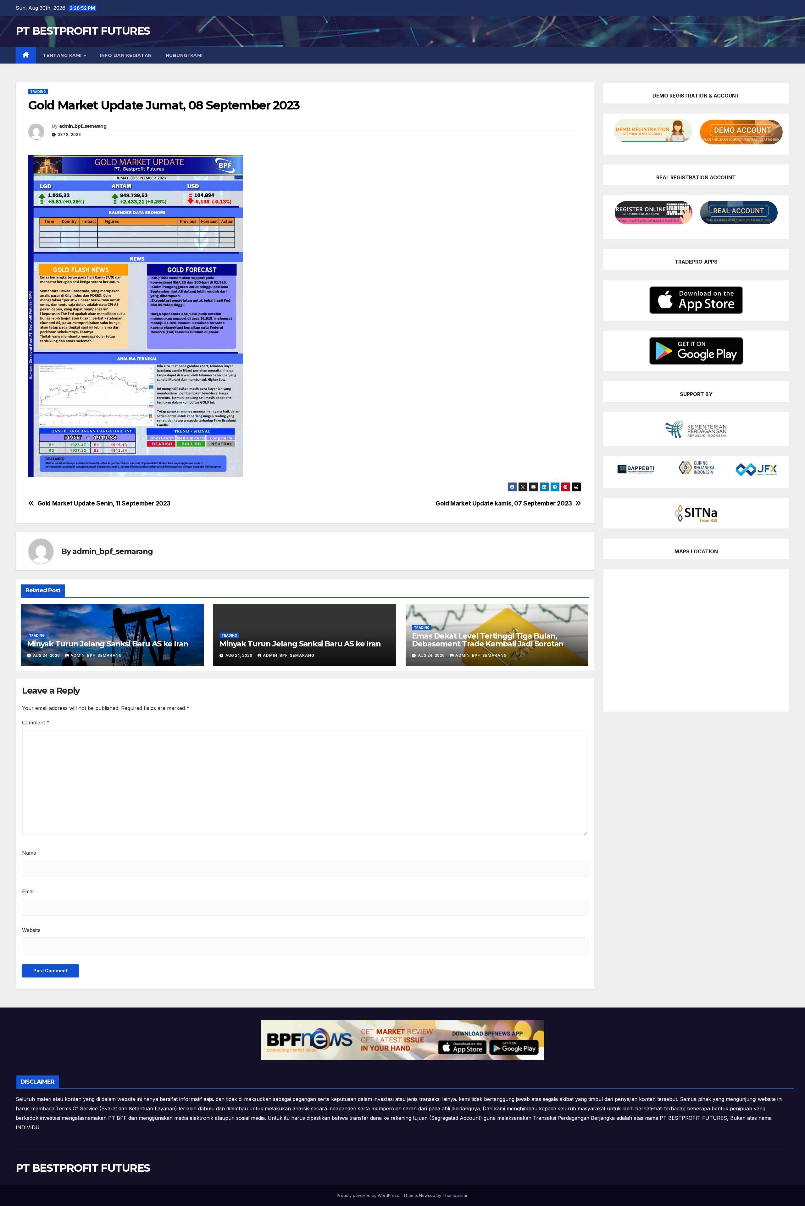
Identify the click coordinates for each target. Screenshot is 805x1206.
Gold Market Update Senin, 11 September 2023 (104, 503)
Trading (38, 91)
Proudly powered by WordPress (368, 1195)
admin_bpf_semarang (82, 126)
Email (28, 891)
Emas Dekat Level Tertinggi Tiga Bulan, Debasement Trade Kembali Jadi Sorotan (488, 639)
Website (31, 930)
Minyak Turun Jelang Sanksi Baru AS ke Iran (107, 643)
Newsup (427, 1195)
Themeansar (454, 1195)
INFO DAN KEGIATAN (126, 55)
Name (29, 853)
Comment (35, 722)
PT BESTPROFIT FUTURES (83, 30)
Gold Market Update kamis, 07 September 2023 (504, 503)
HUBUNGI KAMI (184, 55)
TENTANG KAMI (63, 55)
